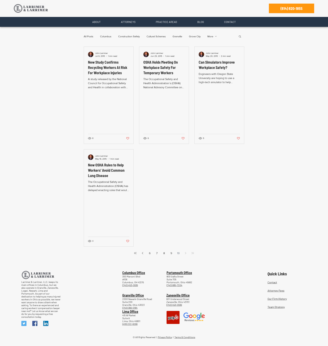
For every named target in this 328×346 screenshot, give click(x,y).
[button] (96, 22)
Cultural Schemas (156, 36)
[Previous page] (142, 253)
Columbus (105, 36)
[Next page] (185, 253)
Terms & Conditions (184, 337)
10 (178, 253)
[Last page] (193, 253)
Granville (177, 36)
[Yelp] (173, 317)
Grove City (195, 36)
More (210, 36)
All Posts (88, 36)
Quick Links (277, 273)
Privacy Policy (165, 337)
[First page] (135, 253)
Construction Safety (129, 36)
